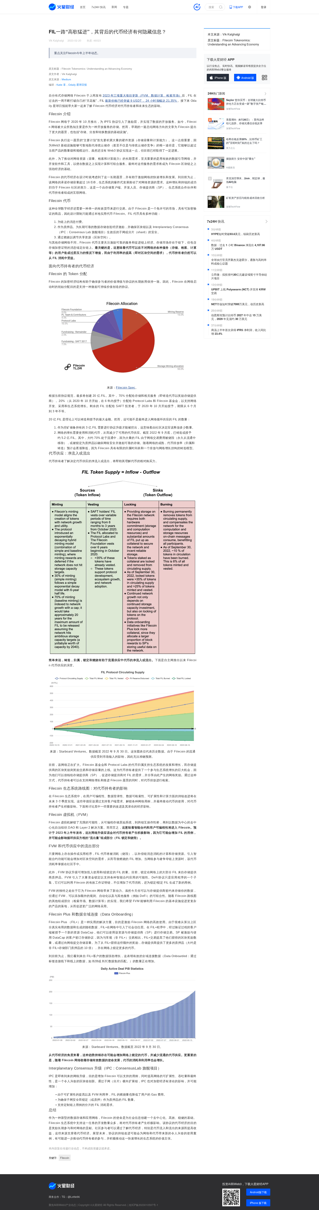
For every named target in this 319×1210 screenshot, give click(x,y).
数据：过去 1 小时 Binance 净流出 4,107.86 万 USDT (238, 247)
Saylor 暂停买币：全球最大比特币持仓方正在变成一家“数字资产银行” (246, 101)
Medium (66, 79)
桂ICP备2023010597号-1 (143, 1205)
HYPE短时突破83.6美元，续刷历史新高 (235, 234)
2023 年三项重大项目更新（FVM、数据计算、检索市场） (142, 95)
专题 (125, 7)
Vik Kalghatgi (56, 40)
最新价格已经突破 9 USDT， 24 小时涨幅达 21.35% (141, 100)
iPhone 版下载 (258, 1203)
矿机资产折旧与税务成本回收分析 (245, 198)
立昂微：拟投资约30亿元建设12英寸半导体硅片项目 (239, 276)
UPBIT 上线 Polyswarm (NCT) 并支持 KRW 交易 (238, 291)
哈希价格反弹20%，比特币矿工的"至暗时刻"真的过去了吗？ (244, 141)
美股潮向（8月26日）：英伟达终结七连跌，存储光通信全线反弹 (245, 121)
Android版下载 (258, 1192)
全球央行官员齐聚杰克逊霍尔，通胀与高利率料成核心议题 (239, 261)
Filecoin (64, 1158)
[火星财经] (61, 7)
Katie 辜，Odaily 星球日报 (71, 84)
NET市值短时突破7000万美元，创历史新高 (237, 304)
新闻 (114, 7)
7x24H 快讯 (98, 7)
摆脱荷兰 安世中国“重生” (240, 158)
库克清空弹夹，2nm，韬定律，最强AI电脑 (245, 180)
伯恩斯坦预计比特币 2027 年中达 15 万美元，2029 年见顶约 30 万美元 (236, 317)
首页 (82, 7)
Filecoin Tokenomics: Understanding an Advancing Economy (233, 42)
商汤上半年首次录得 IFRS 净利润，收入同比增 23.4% (238, 331)
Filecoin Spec (125, 387)
